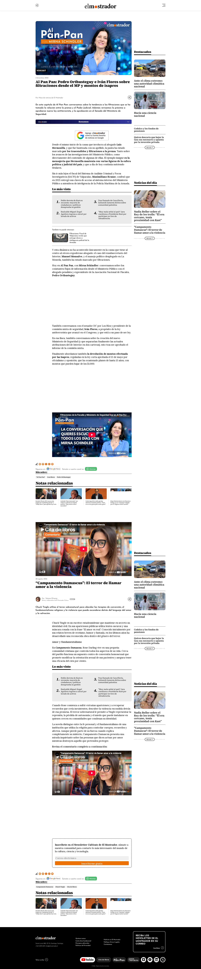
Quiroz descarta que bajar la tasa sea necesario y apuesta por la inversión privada (149, 140)
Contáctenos (108, 944)
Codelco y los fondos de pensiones (146, 130)
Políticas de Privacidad (83, 945)
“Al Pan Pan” (40, 477)
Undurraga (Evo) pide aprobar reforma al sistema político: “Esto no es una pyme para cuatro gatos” (96, 502)
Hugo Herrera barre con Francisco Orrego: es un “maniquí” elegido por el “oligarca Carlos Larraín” (120, 502)
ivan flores (51, 477)
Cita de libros (72, 887)
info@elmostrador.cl (52, 946)
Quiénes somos (81, 938)
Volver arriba (40, 960)
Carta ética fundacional (83, 941)
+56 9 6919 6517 (40, 946)
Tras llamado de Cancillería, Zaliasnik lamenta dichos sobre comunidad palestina (112, 202)
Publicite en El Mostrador (112, 939)
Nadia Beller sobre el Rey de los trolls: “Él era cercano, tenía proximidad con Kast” (149, 216)
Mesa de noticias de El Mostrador (51, 97)
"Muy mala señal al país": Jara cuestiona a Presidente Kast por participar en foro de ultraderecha (112, 215)
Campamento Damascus (44, 887)
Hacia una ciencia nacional (145, 114)
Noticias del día (145, 183)
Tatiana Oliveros (51, 598)
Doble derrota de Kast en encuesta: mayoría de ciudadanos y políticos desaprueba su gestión (72, 203)
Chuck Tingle (60, 887)
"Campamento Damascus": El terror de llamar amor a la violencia (149, 229)
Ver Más (148, 147)
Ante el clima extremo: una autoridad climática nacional (149, 83)
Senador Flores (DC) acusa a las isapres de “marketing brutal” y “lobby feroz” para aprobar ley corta (46, 502)
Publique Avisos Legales (112, 942)
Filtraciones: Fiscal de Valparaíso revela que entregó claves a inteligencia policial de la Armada (79, 238)
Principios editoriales (82, 943)
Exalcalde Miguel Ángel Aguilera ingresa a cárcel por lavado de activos (73, 213)
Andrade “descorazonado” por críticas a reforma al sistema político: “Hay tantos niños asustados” (69, 503)
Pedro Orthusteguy (63, 477)
